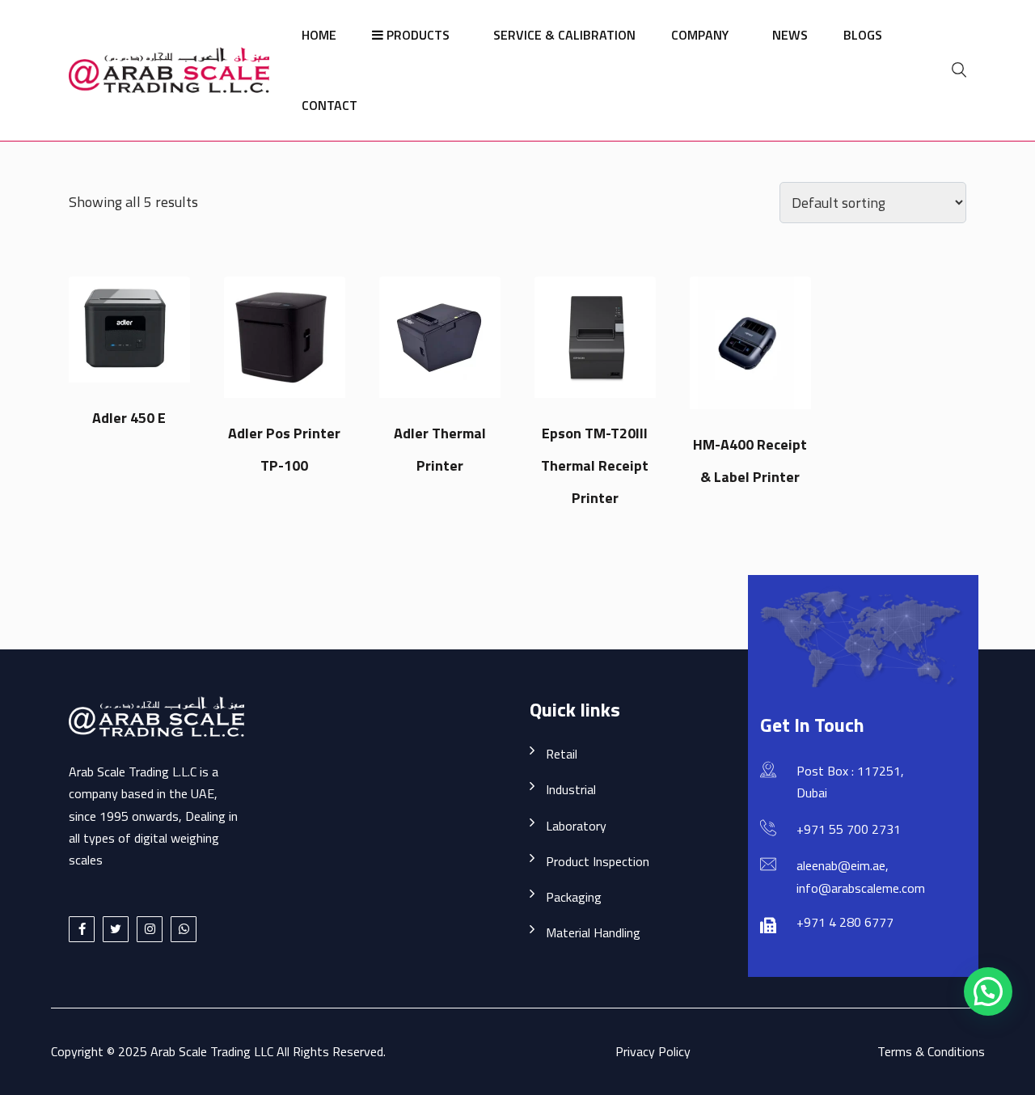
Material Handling (593, 932)
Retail (561, 753)
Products (416, 34)
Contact (329, 105)
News (790, 34)
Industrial (571, 789)
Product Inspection (597, 861)
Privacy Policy (653, 1051)
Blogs (862, 34)
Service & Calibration (564, 34)
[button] (988, 991)
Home (319, 34)
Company (700, 34)
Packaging (574, 897)
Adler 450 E (129, 418)
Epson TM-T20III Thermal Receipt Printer (594, 465)
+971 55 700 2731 (848, 829)
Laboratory (576, 825)
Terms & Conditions (931, 1051)
